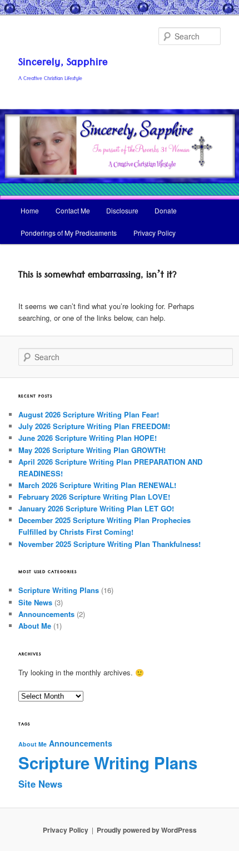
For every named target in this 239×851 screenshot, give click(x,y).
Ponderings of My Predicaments (69, 232)
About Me (34, 625)
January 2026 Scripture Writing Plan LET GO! (96, 508)
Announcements (46, 614)
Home (30, 210)
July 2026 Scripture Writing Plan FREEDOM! (94, 426)
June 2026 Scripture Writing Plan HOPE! (87, 437)
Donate (166, 210)
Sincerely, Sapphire (63, 63)
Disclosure (122, 210)
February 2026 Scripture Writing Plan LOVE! (94, 496)
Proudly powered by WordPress (147, 830)
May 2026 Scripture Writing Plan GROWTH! (92, 450)
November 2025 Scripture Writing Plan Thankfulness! (109, 544)
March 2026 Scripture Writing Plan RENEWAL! (97, 485)
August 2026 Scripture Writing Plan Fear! (88, 414)
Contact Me (73, 210)
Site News (35, 602)
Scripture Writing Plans (58, 590)
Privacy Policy (154, 232)
